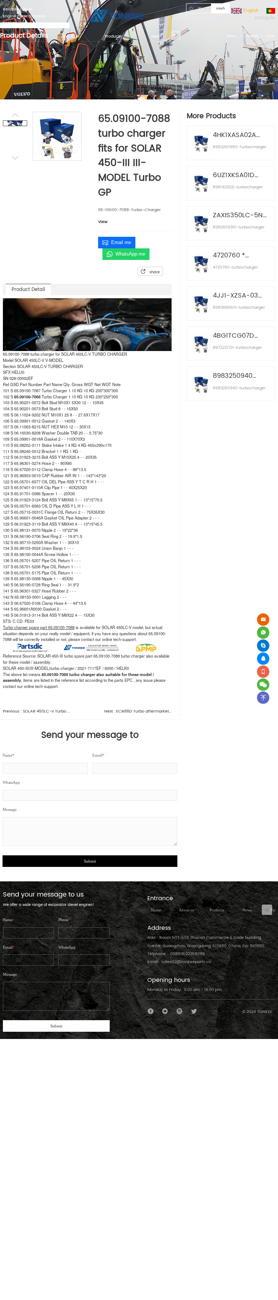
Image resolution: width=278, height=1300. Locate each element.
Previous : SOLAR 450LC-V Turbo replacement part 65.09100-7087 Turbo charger (36, 712)
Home (156, 910)
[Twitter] (194, 1011)
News (247, 910)
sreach (220, 8)
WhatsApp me (130, 254)
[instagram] (179, 1011)
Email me (121, 242)
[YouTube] (165, 1011)
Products (217, 910)
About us (186, 910)
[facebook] (151, 1011)
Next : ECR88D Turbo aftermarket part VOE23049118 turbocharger (138, 712)
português (265, 17)
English (250, 10)
